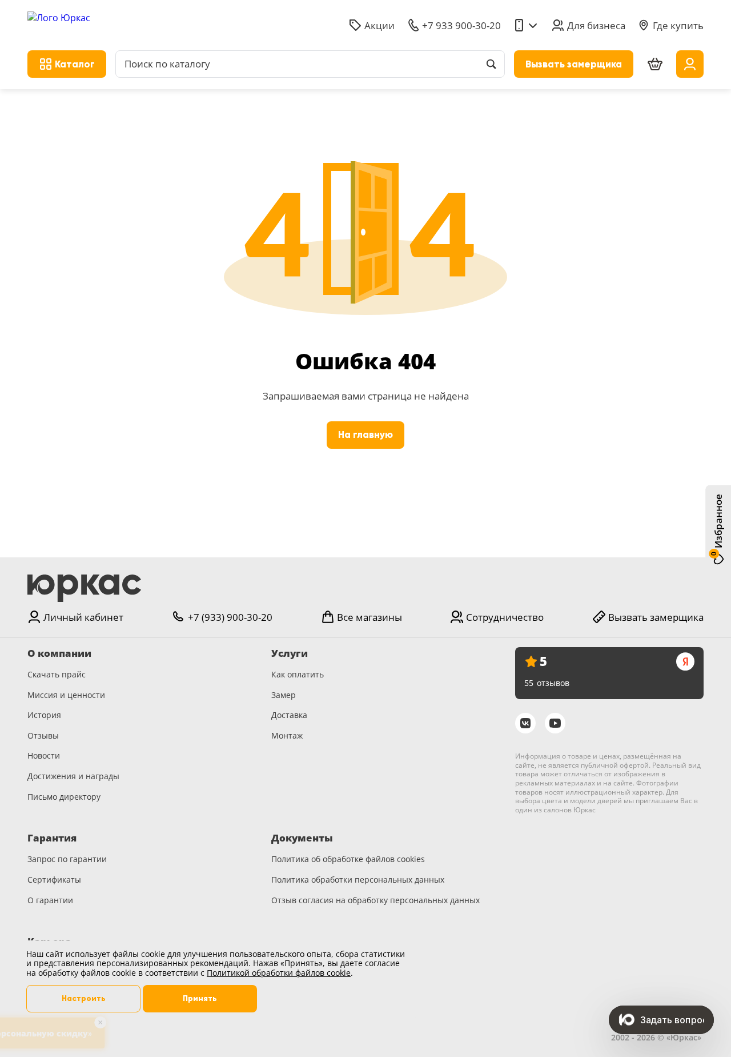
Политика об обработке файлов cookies (348, 858)
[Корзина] (655, 64)
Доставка (289, 714)
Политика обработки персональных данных (357, 879)
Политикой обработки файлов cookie (279, 972)
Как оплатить (297, 674)
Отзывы (43, 735)
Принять (200, 998)
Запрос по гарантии (67, 858)
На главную (365, 434)
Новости (43, 755)
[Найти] (491, 64)
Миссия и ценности (66, 694)
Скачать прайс (56, 674)
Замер (283, 694)
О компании (59, 653)
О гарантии (50, 900)
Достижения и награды (73, 776)
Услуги (289, 653)
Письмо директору (64, 796)
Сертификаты (54, 879)
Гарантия (52, 838)
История (44, 714)
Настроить (84, 998)
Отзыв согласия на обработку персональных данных (375, 900)
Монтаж (287, 735)
